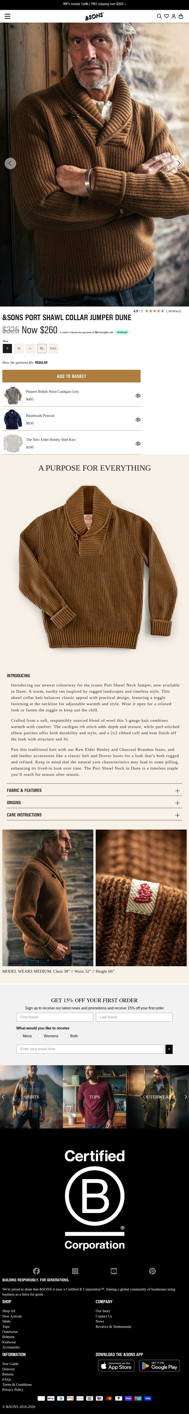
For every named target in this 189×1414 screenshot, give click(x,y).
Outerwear (10, 1332)
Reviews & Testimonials (113, 1327)
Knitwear (9, 1342)
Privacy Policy (13, 1390)
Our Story (103, 1311)
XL (42, 348)
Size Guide (10, 1364)
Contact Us (104, 1316)
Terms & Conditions (17, 1385)
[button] (7, 16)
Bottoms (8, 1337)
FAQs (6, 1379)
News (100, 1321)
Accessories (11, 1347)
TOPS (94, 1096)
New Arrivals (12, 1316)
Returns (8, 1374)
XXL (54, 350)
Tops (5, 1327)
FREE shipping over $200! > (108, 4)
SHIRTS (31, 1096)
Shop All (8, 1311)
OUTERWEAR (157, 1096)
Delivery (8, 1369)
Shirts (6, 1321)
